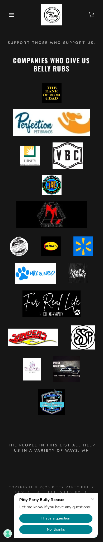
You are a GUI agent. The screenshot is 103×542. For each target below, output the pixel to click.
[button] (8, 15)
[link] (51, 14)
